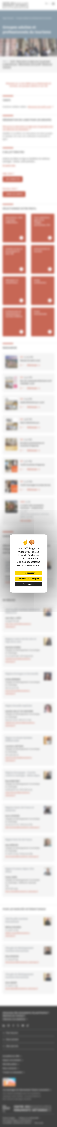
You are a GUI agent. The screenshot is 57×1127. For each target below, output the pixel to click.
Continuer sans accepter (28, 578)
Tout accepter (28, 573)
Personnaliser (28, 584)
